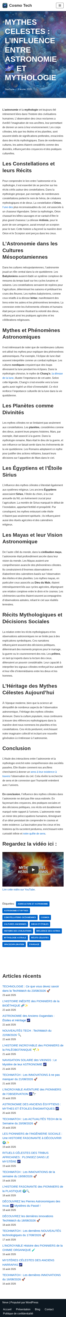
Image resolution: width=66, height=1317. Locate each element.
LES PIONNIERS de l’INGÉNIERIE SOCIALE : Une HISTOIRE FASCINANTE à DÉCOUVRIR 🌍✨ (32, 1138)
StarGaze (9, 89)
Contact (49, 1309)
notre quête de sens (34, 833)
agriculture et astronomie (33, 904)
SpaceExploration (14, 944)
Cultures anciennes (15, 924)
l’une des (7, 207)
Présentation (23, 1309)
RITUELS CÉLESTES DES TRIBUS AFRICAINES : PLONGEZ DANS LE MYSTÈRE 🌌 (25, 1157)
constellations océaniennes (20, 917)
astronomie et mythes (16, 911)
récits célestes (40, 938)
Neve (5, 1302)
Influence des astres (48, 931)
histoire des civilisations (18, 931)
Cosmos (45, 917)
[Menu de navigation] (60, 5)
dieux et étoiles (40, 924)
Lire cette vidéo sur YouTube (18, 889)
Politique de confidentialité (18, 1313)
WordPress (32, 1302)
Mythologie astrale (15, 938)
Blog (37, 1309)
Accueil (7, 1309)
